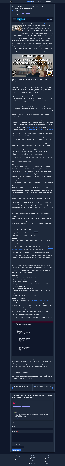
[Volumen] (24, 19)
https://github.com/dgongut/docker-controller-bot (21, 406)
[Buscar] (26, 1)
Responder (15, 407)
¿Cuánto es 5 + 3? (16, 444)
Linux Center (39, 129)
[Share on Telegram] (21, 15)
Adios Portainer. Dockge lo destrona (44, 23)
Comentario (15, 431)
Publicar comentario (16, 450)
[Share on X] (17, 15)
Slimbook (51, 129)
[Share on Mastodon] (19, 15)
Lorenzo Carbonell (17, 457)
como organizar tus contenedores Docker (39, 300)
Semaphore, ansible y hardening (33, 127)
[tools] (52, 1)
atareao (23, 13)
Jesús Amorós (32, 129)
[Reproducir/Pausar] (19, 19)
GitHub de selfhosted (24, 173)
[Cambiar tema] (54, 1)
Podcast (14, 10)
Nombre (14, 426)
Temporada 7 (19, 10)
